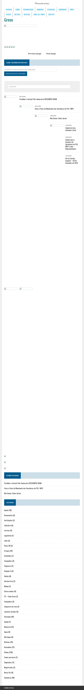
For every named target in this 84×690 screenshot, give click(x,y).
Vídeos (6, 652)
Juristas (7, 530)
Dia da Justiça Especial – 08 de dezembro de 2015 (71, 160)
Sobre (17, 9)
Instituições (8, 520)
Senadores (7, 677)
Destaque (7, 616)
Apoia (6, 632)
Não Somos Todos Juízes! (58, 118)
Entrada (9, 9)
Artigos (17, 14)
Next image (51, 53)
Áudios (6, 576)
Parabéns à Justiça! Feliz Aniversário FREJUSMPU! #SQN (38, 99)
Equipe (6, 622)
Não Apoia (7, 637)
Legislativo (7, 535)
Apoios (8, 14)
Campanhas (62, 9)
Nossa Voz (7, 672)
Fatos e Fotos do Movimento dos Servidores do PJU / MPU (54, 108)
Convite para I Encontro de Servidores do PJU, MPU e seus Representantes (71, 144)
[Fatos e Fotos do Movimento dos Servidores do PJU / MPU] (26, 267)
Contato (51, 14)
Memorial (40, 9)
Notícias (27, 14)
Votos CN (7, 545)
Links (6, 540)
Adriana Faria (8, 581)
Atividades (51, 9)
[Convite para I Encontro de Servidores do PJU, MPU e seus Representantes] (10, 449)
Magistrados (8, 667)
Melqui (6, 586)
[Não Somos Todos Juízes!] (41, 276)
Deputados (7, 662)
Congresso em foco (10, 606)
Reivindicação (28, 9)
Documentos (8, 515)
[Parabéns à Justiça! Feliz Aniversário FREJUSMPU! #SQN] (10, 257)
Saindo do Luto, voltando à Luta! (70, 129)
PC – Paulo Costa (10, 596)
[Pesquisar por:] (39, 86)
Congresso (7, 566)
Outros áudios (9, 591)
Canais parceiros (9, 657)
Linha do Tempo (39, 14)
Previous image (34, 53)
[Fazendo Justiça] (42, 3)
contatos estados (10, 611)
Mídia (72, 9)
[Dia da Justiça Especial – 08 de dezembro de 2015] (26, 449)
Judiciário (7, 525)
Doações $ (7, 571)
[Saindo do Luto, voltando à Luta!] (56, 286)
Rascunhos (7, 647)
